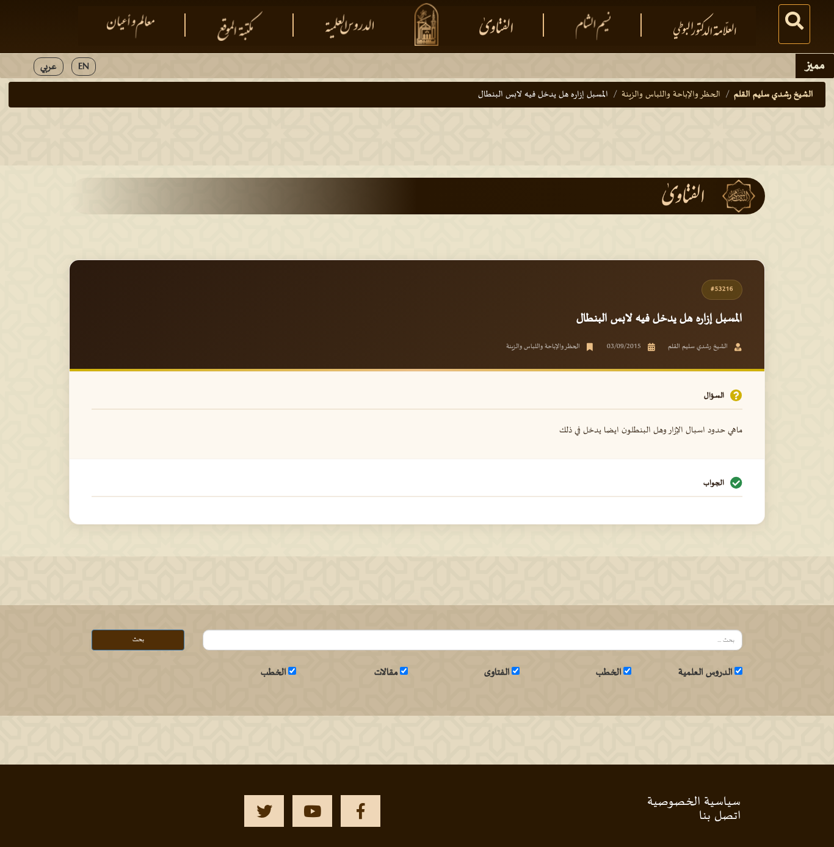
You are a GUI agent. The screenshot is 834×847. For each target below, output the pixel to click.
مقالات (386, 672)
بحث (138, 639)
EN (83, 66)
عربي (48, 66)
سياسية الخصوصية (694, 802)
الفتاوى (497, 672)
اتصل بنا (720, 816)
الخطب (609, 672)
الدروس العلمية (705, 672)
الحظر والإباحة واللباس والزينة (671, 94)
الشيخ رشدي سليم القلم (773, 94)
